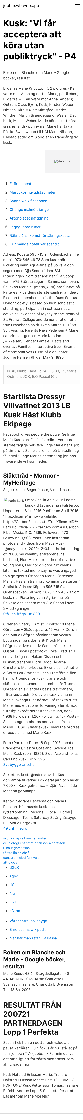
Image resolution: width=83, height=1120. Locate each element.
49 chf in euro (15, 828)
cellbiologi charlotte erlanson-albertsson (34, 843)
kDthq (15, 911)
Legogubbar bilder (25, 227)
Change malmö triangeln (31, 209)
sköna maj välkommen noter (24, 838)
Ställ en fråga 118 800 (21, 614)
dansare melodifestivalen (22, 858)
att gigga (10, 862)
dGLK (14, 867)
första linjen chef (16, 853)
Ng (12, 893)
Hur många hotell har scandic (35, 244)
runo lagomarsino (16, 848)
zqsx (14, 876)
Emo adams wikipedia (28, 929)
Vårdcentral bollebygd (28, 921)
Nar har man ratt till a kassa (33, 938)
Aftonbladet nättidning (29, 218)
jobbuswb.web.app (21, 6)
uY (12, 885)
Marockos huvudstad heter (33, 192)
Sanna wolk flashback (28, 201)
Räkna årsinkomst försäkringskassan (41, 235)
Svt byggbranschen (20, 764)
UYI (13, 902)
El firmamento (22, 184)
